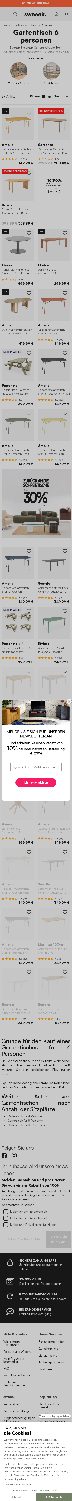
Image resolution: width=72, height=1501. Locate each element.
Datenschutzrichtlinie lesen (17, 1484)
